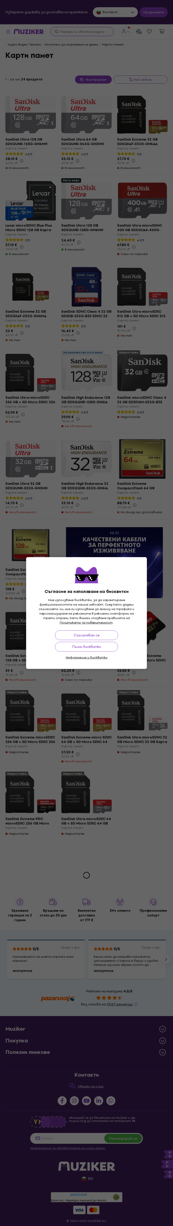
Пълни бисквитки (86, 646)
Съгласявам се (87, 635)
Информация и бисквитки (86, 657)
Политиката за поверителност (86, 622)
